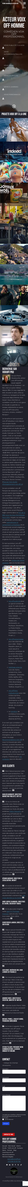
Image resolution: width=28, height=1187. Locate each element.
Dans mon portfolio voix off (13, 596)
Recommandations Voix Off (12, 740)
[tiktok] (21, 1164)
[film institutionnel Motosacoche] (14, 356)
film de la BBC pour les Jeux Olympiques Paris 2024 (13, 515)
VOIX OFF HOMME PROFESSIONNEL (9, 1140)
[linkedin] (9, 1164)
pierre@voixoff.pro (14, 1159)
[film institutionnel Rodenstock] (14, 315)
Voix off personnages (16, 639)
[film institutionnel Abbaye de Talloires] (14, 274)
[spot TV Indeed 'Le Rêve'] (14, 152)
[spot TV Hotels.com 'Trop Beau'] (14, 254)
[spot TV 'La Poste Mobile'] (14, 336)
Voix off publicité (14, 601)
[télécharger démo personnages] (3, 99)
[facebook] (15, 1164)
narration (14, 711)
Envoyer (6, 1123)
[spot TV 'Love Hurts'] (14, 193)
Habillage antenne (15, 667)
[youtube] (7, 1164)
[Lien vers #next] (14, 106)
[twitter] (18, 1164)
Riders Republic (15, 811)
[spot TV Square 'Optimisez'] (14, 213)
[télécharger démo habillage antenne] (3, 58)
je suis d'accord (9, 1119)
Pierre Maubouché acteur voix (10, 3)
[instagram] (12, 1164)
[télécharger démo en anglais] (3, 80)
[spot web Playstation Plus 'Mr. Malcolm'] (14, 233)
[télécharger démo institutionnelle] (3, 70)
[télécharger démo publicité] (3, 48)
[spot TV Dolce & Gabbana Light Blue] (14, 130)
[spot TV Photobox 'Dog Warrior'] (14, 172)
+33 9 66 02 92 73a (14, 1161)
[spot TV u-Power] (14, 295)
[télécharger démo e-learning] (3, 89)
